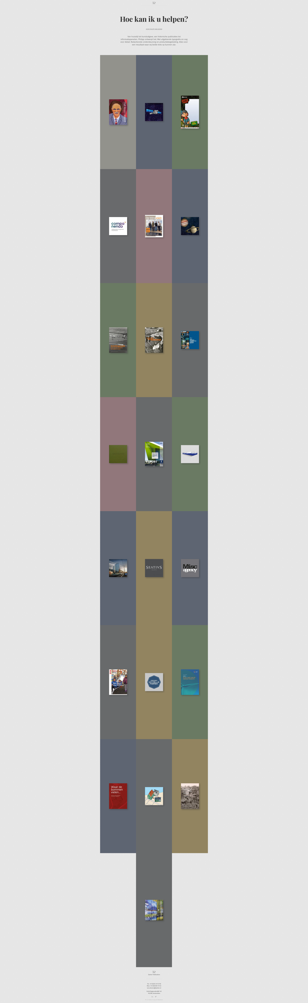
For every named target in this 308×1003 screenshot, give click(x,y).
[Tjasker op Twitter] (156, 997)
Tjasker (154, 974)
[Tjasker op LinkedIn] (152, 997)
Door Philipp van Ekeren (154, 29)
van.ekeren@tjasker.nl (154, 988)
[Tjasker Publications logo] (154, 3)
